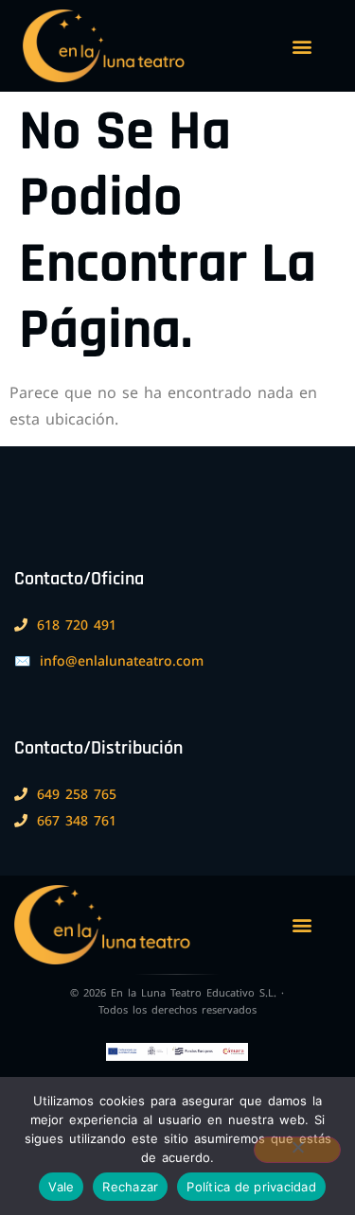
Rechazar (130, 1186)
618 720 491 (76, 625)
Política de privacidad (251, 1186)
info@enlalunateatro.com (122, 660)
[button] (301, 45)
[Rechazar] (297, 1150)
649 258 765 (76, 794)
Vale (61, 1186)
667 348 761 (76, 820)
